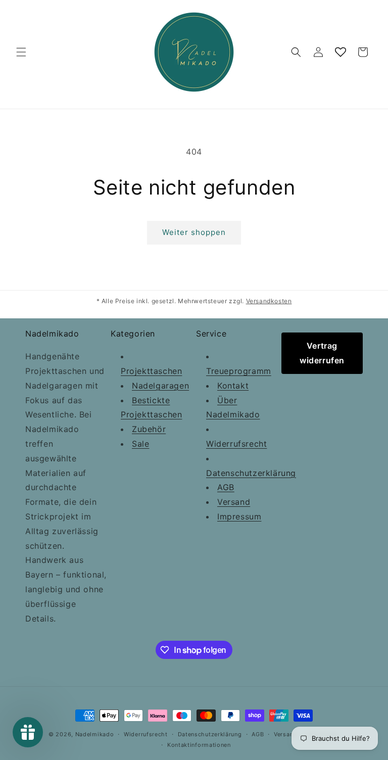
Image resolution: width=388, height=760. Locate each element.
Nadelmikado (94, 734)
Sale (140, 444)
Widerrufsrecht (236, 444)
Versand (233, 502)
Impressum (239, 516)
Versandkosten (269, 301)
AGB (225, 487)
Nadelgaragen (160, 386)
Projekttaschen (151, 371)
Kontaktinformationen (199, 744)
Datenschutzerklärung (251, 473)
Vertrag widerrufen (322, 353)
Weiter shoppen (194, 232)
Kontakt (233, 386)
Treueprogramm (238, 371)
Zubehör (149, 429)
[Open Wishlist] (340, 52)
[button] (21, 52)
